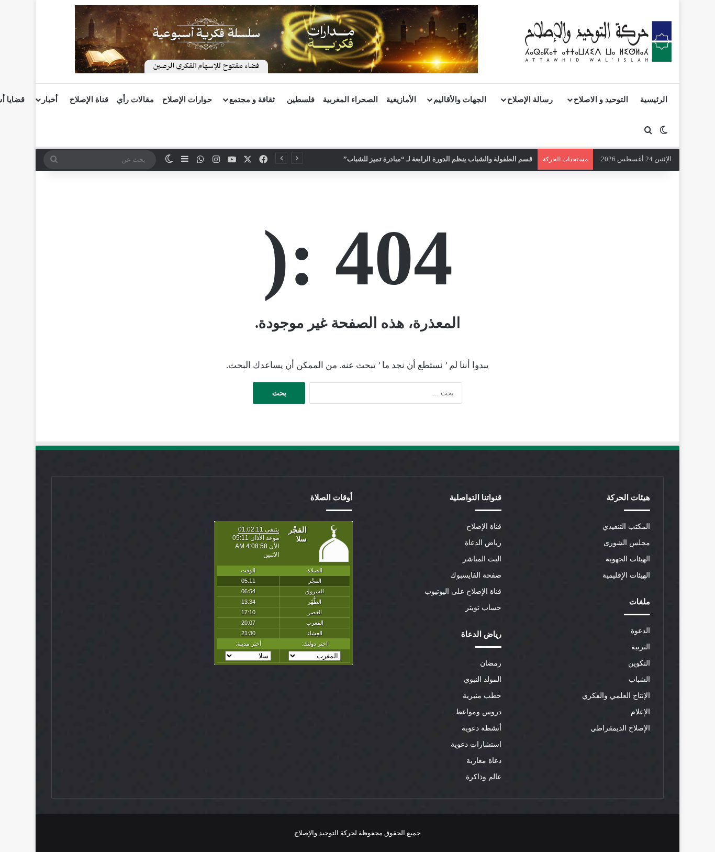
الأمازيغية (401, 99)
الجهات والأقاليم (459, 99)
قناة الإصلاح (89, 99)
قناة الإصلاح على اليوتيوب (462, 591)
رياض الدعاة (483, 543)
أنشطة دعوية (481, 728)
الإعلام (640, 712)
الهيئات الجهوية (628, 559)
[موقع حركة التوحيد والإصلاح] (598, 41)
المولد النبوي (482, 679)
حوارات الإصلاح (187, 99)
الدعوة (640, 631)
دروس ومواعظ (478, 712)
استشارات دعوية (476, 744)
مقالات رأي (135, 99)
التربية (640, 647)
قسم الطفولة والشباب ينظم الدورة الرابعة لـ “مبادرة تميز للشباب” (437, 159)
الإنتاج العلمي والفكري (616, 696)
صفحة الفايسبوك (475, 575)
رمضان (490, 663)
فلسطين (301, 99)
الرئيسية (653, 99)
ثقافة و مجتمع (252, 99)
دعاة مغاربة (483, 761)
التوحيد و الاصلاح (601, 99)
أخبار (50, 99)
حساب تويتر (483, 608)
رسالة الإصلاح (530, 99)
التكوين (639, 663)
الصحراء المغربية (350, 99)
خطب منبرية (482, 696)
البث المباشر (482, 559)
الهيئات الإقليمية (626, 575)
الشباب (639, 679)
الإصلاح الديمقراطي (620, 728)
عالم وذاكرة (483, 777)
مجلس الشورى (627, 543)
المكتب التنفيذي (626, 526)
